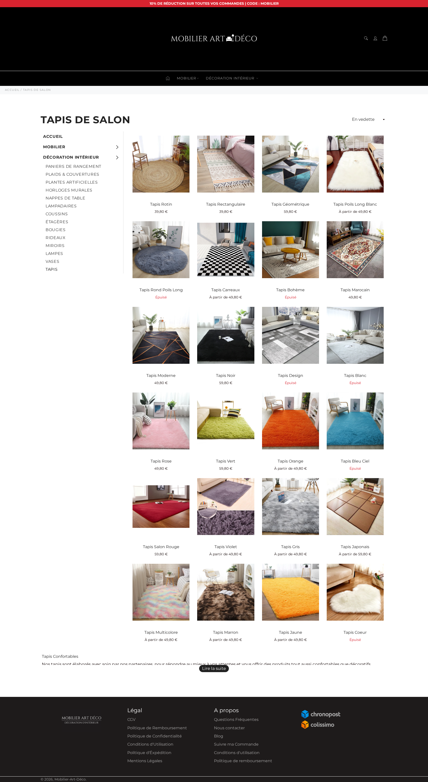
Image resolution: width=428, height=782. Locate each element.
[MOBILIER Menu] (117, 147)
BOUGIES (56, 229)
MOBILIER (186, 78)
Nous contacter (229, 728)
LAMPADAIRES (61, 206)
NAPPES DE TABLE (65, 198)
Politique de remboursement (243, 760)
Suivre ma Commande (236, 744)
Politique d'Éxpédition (149, 752)
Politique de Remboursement (157, 728)
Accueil (53, 136)
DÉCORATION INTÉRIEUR (231, 78)
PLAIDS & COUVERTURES (72, 174)
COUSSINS (57, 214)
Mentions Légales (144, 760)
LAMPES (54, 253)
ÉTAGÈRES (57, 222)
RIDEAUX (56, 237)
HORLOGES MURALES (69, 190)
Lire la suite (214, 668)
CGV (131, 719)
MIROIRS (55, 245)
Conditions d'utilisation (237, 752)
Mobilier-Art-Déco (70, 779)
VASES (52, 261)
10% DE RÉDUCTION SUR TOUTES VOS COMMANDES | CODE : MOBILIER (214, 3)
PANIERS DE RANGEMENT (73, 166)
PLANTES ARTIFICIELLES (72, 182)
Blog (218, 736)
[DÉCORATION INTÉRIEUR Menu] (117, 157)
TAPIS (52, 269)
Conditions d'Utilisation (150, 744)
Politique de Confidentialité (154, 736)
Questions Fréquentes (236, 719)
